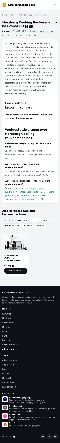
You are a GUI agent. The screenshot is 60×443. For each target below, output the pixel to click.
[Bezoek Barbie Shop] (5, 416)
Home (4, 15)
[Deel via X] (42, 436)
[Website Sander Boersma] (14, 436)
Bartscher (7, 340)
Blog (4, 369)
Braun (5, 331)
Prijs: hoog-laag (11, 226)
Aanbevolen (22, 220)
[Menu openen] (55, 5)
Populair (41, 226)
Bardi (4, 335)
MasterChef (7, 378)
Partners (6, 373)
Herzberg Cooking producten (24, 35)
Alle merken (8, 364)
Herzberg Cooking (25, 15)
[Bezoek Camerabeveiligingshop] (5, 399)
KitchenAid (7, 322)
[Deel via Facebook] (49, 436)
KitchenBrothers (10, 344)
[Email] (55, 436)
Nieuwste (27, 226)
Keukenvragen (9, 386)
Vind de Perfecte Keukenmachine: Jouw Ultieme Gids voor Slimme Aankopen (29, 116)
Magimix (6, 327)
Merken (12, 15)
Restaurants (8, 382)
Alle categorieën (10, 360)
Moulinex (6, 318)
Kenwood (6, 313)
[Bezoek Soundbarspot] (5, 407)
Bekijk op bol (16, 271)
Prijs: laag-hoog (40, 220)
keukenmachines (46, 31)
